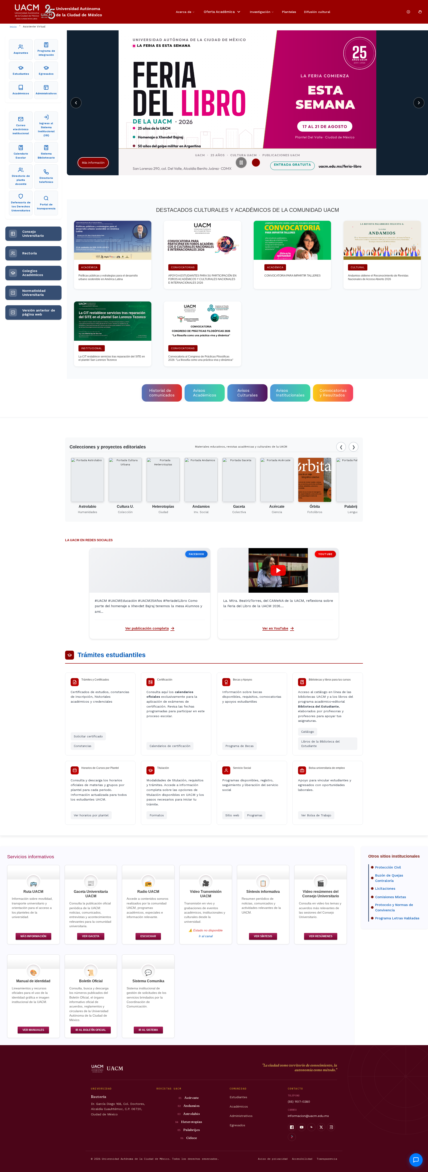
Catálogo (307, 731)
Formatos (157, 815)
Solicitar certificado (88, 736)
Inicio (13, 26)
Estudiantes (238, 1097)
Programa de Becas (239, 746)
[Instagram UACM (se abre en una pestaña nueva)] (331, 1127)
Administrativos (241, 1116)
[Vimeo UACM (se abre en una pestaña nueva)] (311, 1127)
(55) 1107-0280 (299, 1101)
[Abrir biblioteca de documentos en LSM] (420, 11)
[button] (278, 570)
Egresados (237, 1125)
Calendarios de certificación (170, 746)
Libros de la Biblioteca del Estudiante (320, 744)
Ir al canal (206, 936)
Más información (93, 162)
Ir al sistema (148, 1030)
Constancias (82, 746)
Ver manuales (33, 1030)
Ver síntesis (263, 936)
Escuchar (148, 936)
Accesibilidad (302, 1158)
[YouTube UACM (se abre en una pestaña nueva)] (302, 1127)
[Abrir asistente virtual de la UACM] (416, 1160)
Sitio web (232, 815)
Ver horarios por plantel (91, 815)
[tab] (256, 163)
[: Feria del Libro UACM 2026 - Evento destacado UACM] (70, 33)
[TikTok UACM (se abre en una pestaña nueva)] (292, 1137)
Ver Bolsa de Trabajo (316, 815)
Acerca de (183, 12)
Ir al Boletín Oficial (91, 1030)
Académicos (239, 1106)
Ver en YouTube (280, 629)
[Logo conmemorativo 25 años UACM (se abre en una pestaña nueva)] (48, 12)
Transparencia (327, 1158)
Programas (254, 815)
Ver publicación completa (151, 629)
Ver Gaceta (90, 936)
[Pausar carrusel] (241, 162)
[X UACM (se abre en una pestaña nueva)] (321, 1127)
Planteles (289, 12)
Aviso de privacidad (273, 1158)
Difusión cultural (317, 12)
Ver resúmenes (320, 936)
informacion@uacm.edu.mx (308, 1116)
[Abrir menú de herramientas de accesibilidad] (408, 11)
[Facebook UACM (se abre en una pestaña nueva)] (292, 1127)
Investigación (260, 12)
